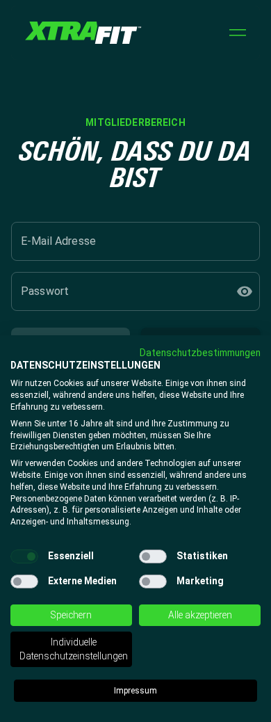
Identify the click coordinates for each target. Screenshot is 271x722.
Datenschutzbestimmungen (200, 352)
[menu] (237, 32)
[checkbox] (24, 556)
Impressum (135, 691)
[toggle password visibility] (244, 291)
